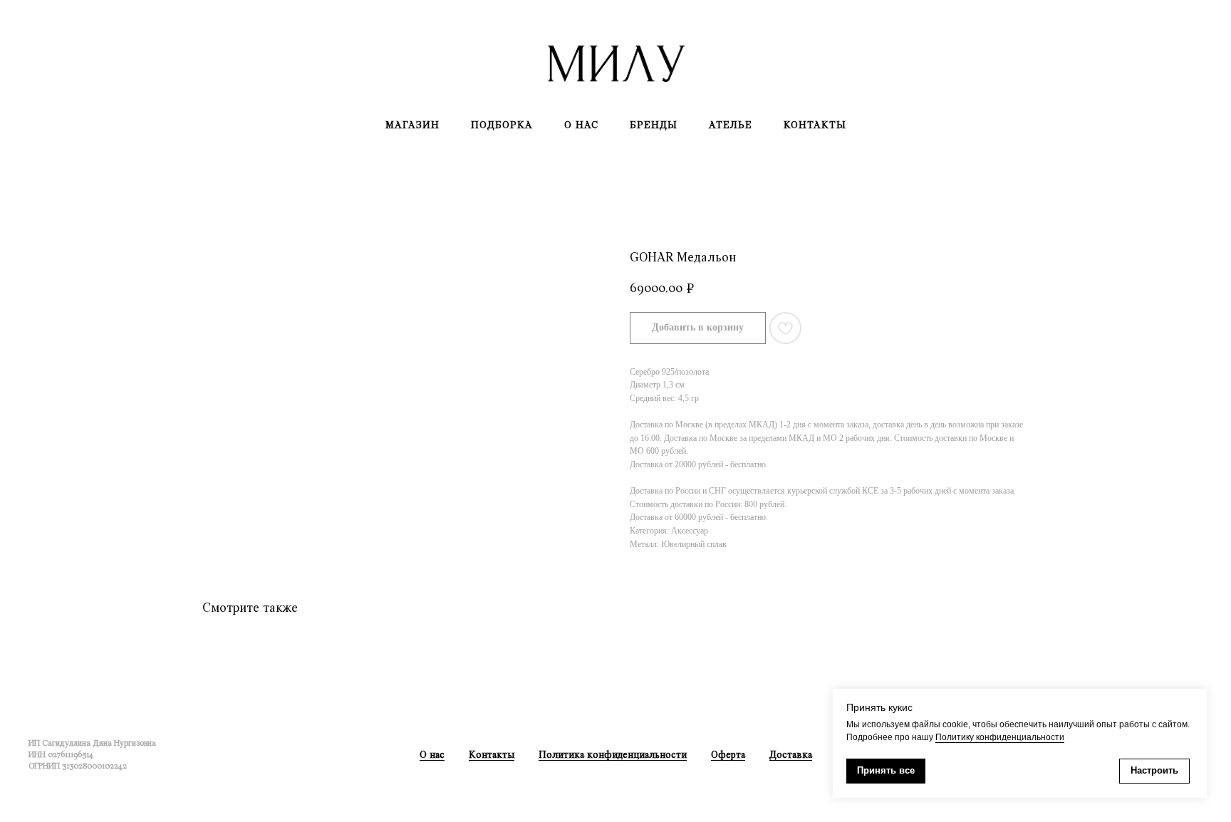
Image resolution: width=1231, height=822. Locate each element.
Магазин (412, 125)
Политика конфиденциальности (613, 755)
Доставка (790, 755)
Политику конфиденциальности (999, 737)
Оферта (728, 755)
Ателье (730, 125)
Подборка (502, 125)
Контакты (815, 125)
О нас (581, 125)
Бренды (653, 125)
